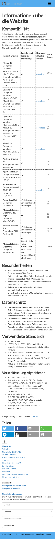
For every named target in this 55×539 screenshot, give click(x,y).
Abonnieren (9, 525)
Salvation (6, 449)
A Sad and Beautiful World (13, 457)
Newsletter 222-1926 (11, 452)
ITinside (34, 416)
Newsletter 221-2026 (11, 463)
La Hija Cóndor (8, 466)
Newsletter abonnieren (12, 494)
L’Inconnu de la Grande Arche (15, 474)
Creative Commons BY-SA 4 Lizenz (31, 534)
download (40, 74)
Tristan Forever (9, 454)
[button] (8, 428)
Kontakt (49, 534)
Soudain (5, 460)
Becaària (6, 471)
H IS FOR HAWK (9, 468)
